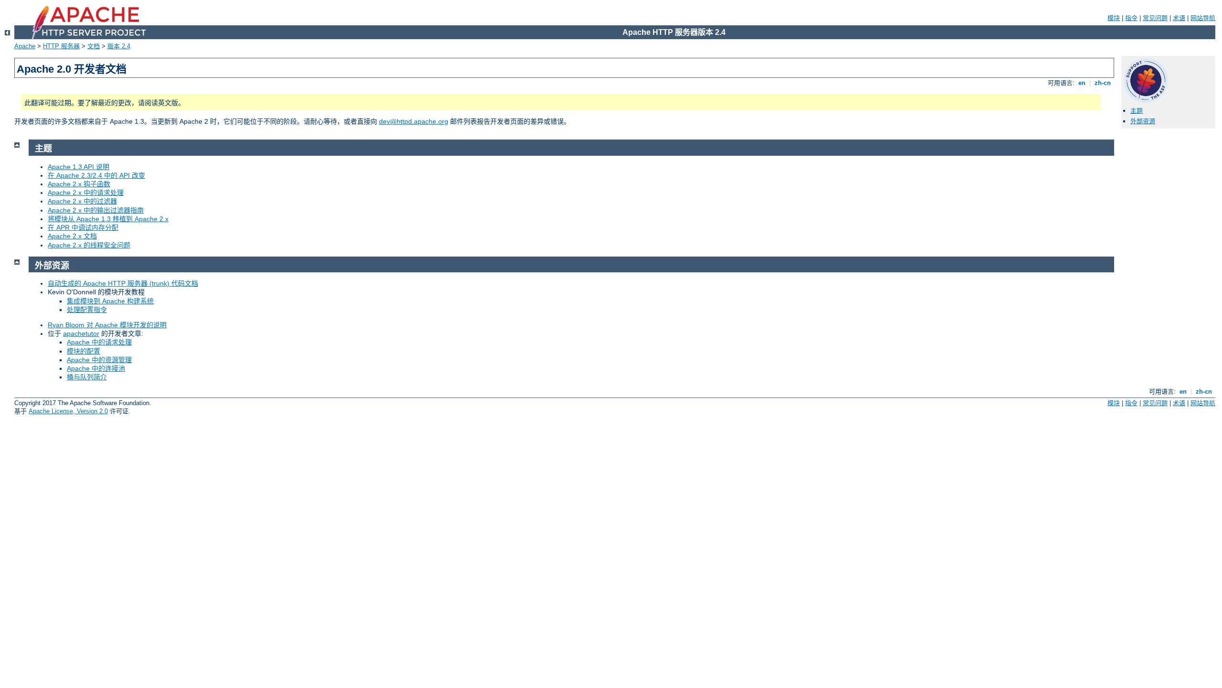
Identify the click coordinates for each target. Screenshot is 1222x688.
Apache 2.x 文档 (72, 236)
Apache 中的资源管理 (99, 360)
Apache (24, 46)
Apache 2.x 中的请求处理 (86, 192)
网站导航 (1202, 18)
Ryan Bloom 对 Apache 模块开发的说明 (107, 325)
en (1081, 82)
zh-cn (1103, 82)
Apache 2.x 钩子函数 (79, 184)
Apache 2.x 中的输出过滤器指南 (96, 210)
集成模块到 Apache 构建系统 (110, 301)
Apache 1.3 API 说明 (78, 167)
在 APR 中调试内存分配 (83, 227)
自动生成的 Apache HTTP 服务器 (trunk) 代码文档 (123, 283)
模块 (1113, 18)
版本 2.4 (118, 46)
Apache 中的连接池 (96, 368)
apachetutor (81, 333)
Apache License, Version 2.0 (68, 411)
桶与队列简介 (87, 377)
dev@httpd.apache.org (413, 121)
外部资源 (1142, 121)
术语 (1179, 18)
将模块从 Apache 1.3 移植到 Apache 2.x (108, 219)
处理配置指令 (87, 309)
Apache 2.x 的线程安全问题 (89, 245)
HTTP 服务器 (61, 46)
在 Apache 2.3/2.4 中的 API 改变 (96, 175)
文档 (93, 46)
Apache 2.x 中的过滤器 (82, 201)
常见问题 (1155, 18)
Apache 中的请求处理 (99, 342)
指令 (1131, 18)
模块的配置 (83, 351)
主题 (1136, 110)
